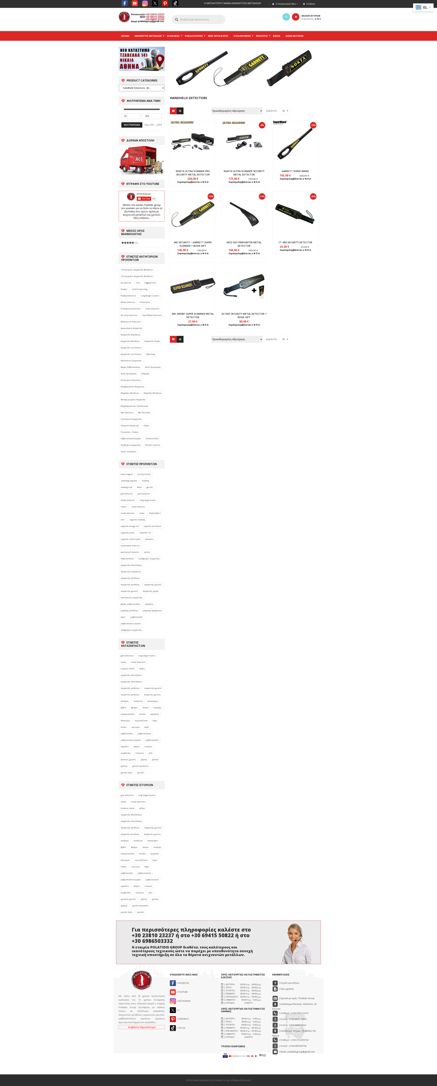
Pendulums (145, 302)
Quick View (193, 136)
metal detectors (138, 662)
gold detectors (127, 655)
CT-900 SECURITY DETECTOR (295, 242)
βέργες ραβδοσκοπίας (130, 604)
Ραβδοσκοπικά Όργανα (131, 438)
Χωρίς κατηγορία (128, 451)
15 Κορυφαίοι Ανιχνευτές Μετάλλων (137, 270)
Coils (138, 283)
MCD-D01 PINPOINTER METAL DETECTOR (244, 244)
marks (123, 662)
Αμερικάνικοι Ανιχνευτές (131, 328)
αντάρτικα (138, 701)
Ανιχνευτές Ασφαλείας (130, 334)
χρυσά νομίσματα (140, 766)
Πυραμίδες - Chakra (129, 432)
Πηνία (146, 425)
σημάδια (125, 746)
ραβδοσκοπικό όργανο (131, 623)
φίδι (151, 753)
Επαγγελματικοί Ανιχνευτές (132, 386)
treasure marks (127, 668)
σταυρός (148, 746)
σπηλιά (136, 746)
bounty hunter (144, 474)
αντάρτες (125, 701)
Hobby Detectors (128, 296)
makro (124, 507)
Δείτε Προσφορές (153, 367)
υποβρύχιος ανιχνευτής (131, 630)
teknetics (149, 539)
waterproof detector (130, 552)
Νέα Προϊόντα (127, 412)
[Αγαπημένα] (286, 17)
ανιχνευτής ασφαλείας (131, 571)
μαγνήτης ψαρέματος (152, 610)
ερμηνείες (154, 714)
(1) (129, 243)
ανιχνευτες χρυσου (152, 694)
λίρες (154, 720)
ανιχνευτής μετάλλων (130, 578)
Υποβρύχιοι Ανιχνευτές (131, 445)
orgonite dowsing (137, 519)
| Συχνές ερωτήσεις (288, 982)
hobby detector (128, 500)
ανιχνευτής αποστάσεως (131, 565)
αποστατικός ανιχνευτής (131, 597)
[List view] (180, 110)
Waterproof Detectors (131, 321)
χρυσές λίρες (126, 772)
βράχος (134, 707)
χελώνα (155, 759)
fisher (139, 487)
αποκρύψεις (152, 701)
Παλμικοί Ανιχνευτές (130, 425)
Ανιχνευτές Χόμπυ (152, 341)
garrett (150, 487)
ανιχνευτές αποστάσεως (131, 675)
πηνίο (123, 617)
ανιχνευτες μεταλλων (130, 694)
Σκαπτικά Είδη (152, 438)
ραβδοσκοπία (136, 617)
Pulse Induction (152, 309)
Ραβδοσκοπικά (127, 558)
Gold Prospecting (139, 289)
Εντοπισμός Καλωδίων (131, 380)
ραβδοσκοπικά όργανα (131, 740)
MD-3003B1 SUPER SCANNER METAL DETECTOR (193, 315)
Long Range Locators (150, 296)
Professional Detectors (131, 309)
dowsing (145, 481)
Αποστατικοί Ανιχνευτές (131, 360)
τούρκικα (139, 753)
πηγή (146, 727)
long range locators (147, 655)
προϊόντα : (311, 18)
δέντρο (146, 707)
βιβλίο (123, 707)
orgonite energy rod (130, 526)
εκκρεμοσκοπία (127, 714)
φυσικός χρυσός (128, 759)
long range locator (148, 500)
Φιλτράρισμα (132, 124)
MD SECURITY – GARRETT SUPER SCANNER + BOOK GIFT (193, 244)
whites (147, 552)
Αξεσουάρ (150, 354)
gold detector (127, 494)
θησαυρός (125, 720)
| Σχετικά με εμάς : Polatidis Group (296, 998)
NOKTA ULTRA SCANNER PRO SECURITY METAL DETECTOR (193, 172)
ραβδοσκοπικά (144, 733)
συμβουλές (126, 753)
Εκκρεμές (145, 373)
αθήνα (142, 668)
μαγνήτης (149, 604)
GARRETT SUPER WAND (295, 171)
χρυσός (140, 772)
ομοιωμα (135, 727)
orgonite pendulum (152, 526)
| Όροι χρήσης (286, 988)
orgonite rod (145, 532)
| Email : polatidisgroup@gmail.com (296, 1051)
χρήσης (124, 766)
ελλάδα (142, 714)
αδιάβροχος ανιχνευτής (149, 558)
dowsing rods (126, 487)
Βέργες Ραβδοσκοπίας (130, 367)
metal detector (138, 507)
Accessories (126, 283)
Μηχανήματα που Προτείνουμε (134, 406)
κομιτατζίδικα (141, 720)
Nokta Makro (155, 513)
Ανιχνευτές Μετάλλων (130, 341)
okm (123, 519)
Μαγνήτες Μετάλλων (130, 393)
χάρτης (144, 759)
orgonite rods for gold (130, 539)
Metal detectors (128, 302)
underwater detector (130, 545)
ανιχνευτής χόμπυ (151, 591)
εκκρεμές (157, 707)
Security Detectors (129, 315)
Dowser (124, 289)
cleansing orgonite (129, 481)
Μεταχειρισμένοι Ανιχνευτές (133, 399)
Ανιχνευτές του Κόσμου (131, 347)
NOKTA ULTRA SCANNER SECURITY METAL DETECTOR (244, 172)
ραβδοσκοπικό (152, 740)
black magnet (127, 474)
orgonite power (128, 532)
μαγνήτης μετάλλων (129, 610)
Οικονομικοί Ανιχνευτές (131, 419)
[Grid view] (173, 110)
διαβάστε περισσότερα (141, 1027)
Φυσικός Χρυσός (152, 445)
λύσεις (124, 727)
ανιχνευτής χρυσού (152, 584)
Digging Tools (150, 283)
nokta (141, 513)
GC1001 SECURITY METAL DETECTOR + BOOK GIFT (244, 315)
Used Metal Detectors (152, 315)
